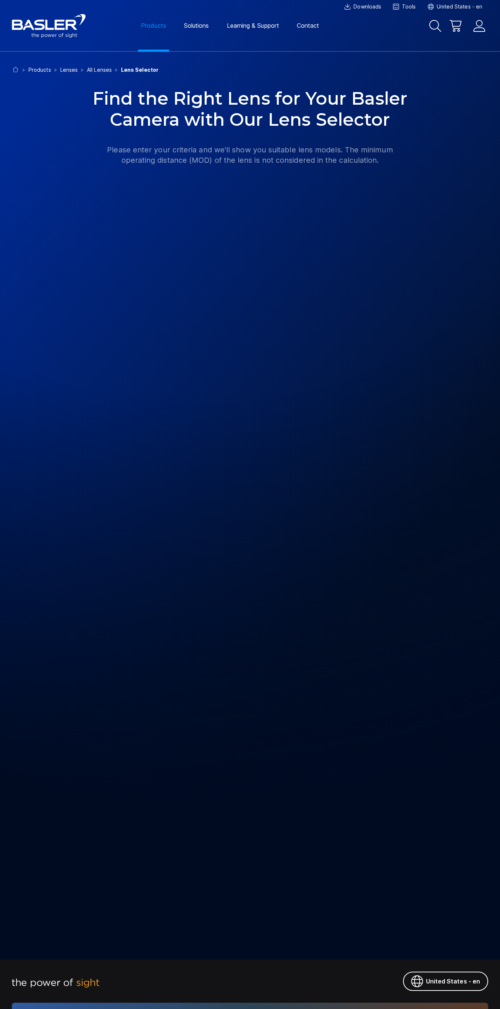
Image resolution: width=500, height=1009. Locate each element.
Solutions (196, 25)
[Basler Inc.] (49, 26)
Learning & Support (253, 25)
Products (153, 25)
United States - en (453, 981)
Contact (308, 25)
